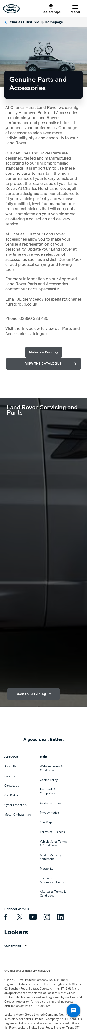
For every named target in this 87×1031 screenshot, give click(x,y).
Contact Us (11, 786)
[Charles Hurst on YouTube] (32, 917)
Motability (46, 868)
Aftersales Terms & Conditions (53, 893)
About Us (10, 766)
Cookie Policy (49, 780)
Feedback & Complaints (48, 791)
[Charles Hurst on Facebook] (5, 917)
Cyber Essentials (15, 805)
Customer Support (52, 803)
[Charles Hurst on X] (18, 917)
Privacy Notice (49, 813)
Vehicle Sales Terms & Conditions (53, 843)
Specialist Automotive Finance (53, 880)
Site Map (46, 822)
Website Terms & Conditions (51, 768)
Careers (9, 776)
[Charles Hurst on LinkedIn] (59, 917)
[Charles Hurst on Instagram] (46, 917)
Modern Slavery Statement (50, 857)
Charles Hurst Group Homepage (36, 22)
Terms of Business (52, 832)
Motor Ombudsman (17, 815)
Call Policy (11, 795)
